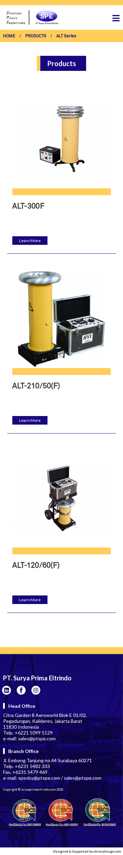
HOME (9, 36)
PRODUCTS (35, 36)
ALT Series (66, 36)
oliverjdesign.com (107, 851)
